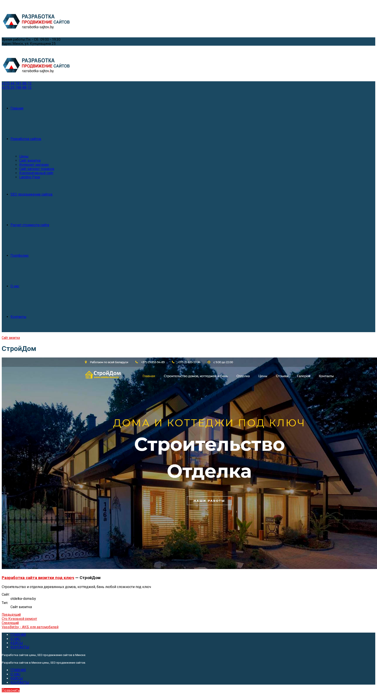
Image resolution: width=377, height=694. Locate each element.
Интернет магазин (34, 165)
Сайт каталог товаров (36, 169)
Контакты (18, 317)
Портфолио (19, 255)
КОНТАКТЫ (19, 647)
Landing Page (29, 177)
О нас (14, 286)
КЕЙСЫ (16, 643)
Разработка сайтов (25, 139)
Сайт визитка (30, 160)
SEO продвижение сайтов (31, 194)
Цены (24, 156)
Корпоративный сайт (36, 173)
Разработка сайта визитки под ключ (38, 577)
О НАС (15, 639)
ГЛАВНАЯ (18, 635)
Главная (16, 108)
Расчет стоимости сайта (29, 225)
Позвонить (11, 690)
